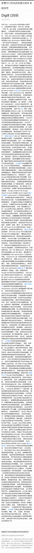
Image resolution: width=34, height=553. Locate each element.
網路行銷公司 (9, 136)
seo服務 (18, 163)
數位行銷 (28, 229)
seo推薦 (7, 341)
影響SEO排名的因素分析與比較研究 (16, 6)
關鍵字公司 (21, 268)
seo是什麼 (17, 90)
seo (22, 109)
